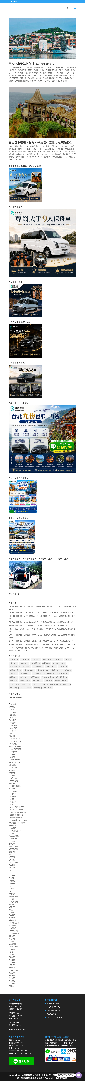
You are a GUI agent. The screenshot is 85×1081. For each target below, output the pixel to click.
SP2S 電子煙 (13, 710)
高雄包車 (48, 688)
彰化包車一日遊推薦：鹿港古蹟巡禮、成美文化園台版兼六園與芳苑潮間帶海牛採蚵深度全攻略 (41, 613)
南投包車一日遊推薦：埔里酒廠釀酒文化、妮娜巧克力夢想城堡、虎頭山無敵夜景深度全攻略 (40, 625)
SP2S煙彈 (12, 757)
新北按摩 (12, 973)
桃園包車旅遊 (25, 681)
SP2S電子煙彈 (13, 752)
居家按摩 (12, 975)
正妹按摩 (12, 954)
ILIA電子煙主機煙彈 (15, 818)
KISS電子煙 (12, 731)
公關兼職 (12, 883)
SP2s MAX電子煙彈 (15, 741)
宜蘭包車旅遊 (62, 674)
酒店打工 (12, 965)
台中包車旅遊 (13, 902)
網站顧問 (12, 736)
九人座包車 (47, 660)
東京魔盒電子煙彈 (15, 762)
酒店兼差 (12, 875)
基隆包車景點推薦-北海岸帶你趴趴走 (32, 64)
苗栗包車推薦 (52, 684)
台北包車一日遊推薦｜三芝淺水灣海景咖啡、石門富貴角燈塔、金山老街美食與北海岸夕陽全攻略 (42, 644)
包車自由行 (35, 663)
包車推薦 (13, 663)
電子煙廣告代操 (14, 791)
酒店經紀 (12, 775)
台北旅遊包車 (55, 670)
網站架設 (12, 789)
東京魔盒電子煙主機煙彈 (17, 823)
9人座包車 (36, 660)
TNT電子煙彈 (13, 862)
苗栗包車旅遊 (65, 684)
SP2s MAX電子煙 (14, 739)
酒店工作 (12, 941)
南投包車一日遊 (59, 663)
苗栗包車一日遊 (39, 684)
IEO (58, 1078)
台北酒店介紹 (13, 931)
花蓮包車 (48, 681)
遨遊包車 (38, 688)
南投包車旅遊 (14, 667)
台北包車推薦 (29, 670)
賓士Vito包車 (26, 688)
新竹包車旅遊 (61, 677)
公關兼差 (12, 881)
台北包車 (63, 667)
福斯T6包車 (37, 681)
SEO (10, 870)
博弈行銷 (12, 918)
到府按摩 (12, 707)
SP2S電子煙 (13, 728)
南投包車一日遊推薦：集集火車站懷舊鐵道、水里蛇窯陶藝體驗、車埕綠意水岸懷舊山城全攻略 (41, 622)
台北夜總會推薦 (14, 933)
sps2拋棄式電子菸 (15, 746)
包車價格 (12, 865)
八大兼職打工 (13, 720)
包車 (68, 660)
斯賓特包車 (24, 677)
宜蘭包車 (37, 674)
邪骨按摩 (12, 936)
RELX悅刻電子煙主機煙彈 (17, 812)
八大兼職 (12, 773)
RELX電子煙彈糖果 (15, 749)
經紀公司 (12, 852)
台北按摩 (12, 949)
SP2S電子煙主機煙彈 (16, 815)
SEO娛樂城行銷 (14, 923)
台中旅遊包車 (51, 667)
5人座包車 (13, 660)
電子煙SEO (12, 794)
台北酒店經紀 (13, 781)
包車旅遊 (24, 663)
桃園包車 (13, 681)
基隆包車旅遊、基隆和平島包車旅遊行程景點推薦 (40, 142)
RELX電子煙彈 (13, 768)
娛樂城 (11, 910)
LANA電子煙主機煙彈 (16, 810)
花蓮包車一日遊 (61, 681)
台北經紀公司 (13, 970)
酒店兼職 (12, 770)
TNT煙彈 (12, 799)
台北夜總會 (12, 925)
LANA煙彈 (12, 765)
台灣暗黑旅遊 (13, 846)
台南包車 (67, 670)
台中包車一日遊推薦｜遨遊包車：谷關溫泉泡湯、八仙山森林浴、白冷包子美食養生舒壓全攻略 (41, 641)
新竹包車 (35, 677)
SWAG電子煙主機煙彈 (16, 807)
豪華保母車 (14, 688)
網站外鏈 (12, 894)
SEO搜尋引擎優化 (15, 786)
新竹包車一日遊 (48, 677)
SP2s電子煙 (13, 744)
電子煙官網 (12, 825)
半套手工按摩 (13, 946)
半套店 (11, 952)
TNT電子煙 (12, 796)
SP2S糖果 (12, 833)
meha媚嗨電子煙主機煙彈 (18, 820)
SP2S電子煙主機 (14, 760)
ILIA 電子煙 (12, 717)
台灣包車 (13, 674)
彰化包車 (13, 677)
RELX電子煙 (13, 725)
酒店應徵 (12, 878)
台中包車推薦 (38, 667)
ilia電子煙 (12, 733)
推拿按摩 (12, 844)
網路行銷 (12, 783)
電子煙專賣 (12, 712)
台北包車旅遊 (42, 670)
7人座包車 (24, 660)
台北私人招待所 (14, 836)
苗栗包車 (26, 684)
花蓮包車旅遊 (14, 684)
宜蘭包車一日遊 (49, 674)
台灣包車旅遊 (25, 674)
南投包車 (46, 663)
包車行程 (12, 857)
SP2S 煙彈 (12, 715)
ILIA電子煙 (12, 723)
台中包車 (26, 667)
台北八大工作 (13, 778)
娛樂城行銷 (12, 920)
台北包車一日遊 (15, 670)
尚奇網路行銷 (13, 849)
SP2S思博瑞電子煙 (15, 831)
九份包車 (58, 660)
